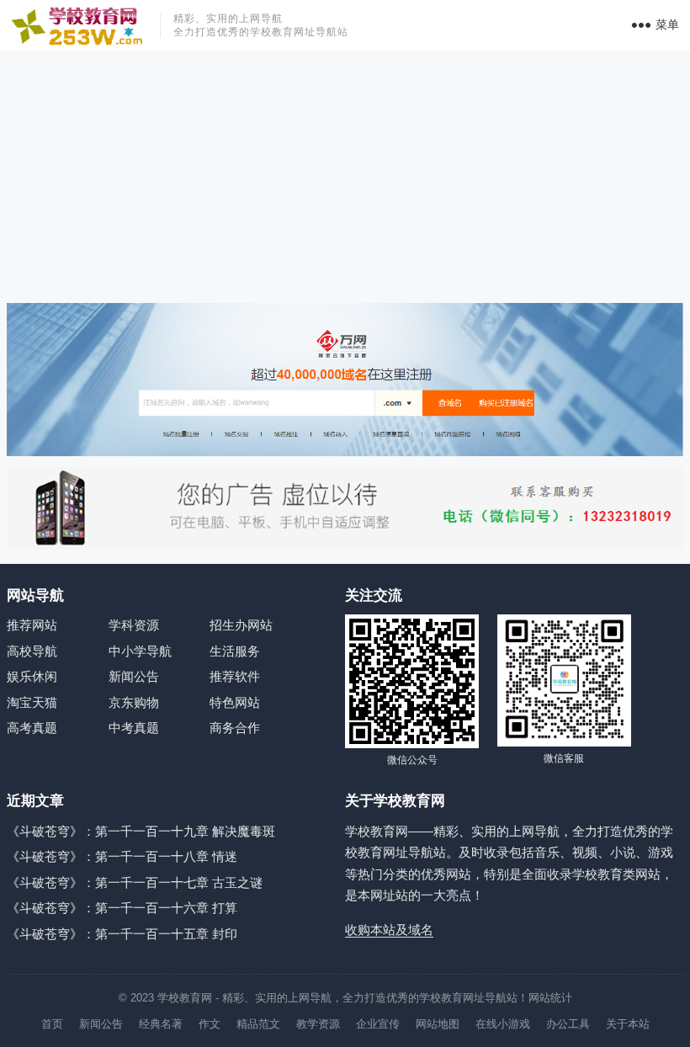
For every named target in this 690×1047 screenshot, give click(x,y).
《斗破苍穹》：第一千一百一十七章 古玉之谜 (135, 882)
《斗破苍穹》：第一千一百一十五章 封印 (122, 934)
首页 (52, 1024)
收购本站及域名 (389, 929)
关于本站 (628, 1024)
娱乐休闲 (32, 676)
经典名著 (161, 1024)
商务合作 (235, 727)
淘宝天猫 (32, 702)
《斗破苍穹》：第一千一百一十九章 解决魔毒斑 (141, 831)
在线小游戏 (502, 1024)
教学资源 (318, 1024)
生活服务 (235, 651)
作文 (209, 1024)
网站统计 (550, 997)
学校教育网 (184, 997)
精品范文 (258, 1024)
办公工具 (568, 1024)
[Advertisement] (345, 177)
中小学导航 (140, 651)
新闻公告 (134, 676)
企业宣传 (378, 1024)
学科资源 (134, 625)
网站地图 (437, 1024)
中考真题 (134, 727)
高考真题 (32, 727)
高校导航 (32, 651)
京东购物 (134, 702)
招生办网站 (241, 625)
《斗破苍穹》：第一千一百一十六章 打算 (122, 908)
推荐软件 (235, 676)
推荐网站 (32, 625)
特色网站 (235, 702)
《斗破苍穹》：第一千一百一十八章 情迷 (122, 856)
